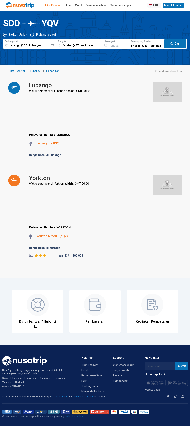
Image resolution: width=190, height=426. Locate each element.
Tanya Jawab (121, 370)
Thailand (19, 382)
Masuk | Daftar (173, 5)
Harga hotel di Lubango (45, 155)
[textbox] (26, 43)
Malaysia (31, 378)
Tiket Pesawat (53, 5)
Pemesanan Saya (95, 5)
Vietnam (6, 382)
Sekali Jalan (18, 34)
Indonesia (17, 378)
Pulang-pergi (46, 34)
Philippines (59, 378)
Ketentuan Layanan (84, 396)
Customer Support (121, 5)
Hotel (68, 5)
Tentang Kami (89, 386)
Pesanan (118, 375)
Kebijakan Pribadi (60, 396)
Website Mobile (152, 389)
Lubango (35, 70)
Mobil (78, 5)
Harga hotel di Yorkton (44, 248)
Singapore (45, 378)
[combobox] (26, 43)
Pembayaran (120, 380)
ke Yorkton (52, 70)
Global (5, 378)
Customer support (123, 364)
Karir (84, 380)
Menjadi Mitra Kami (92, 391)
